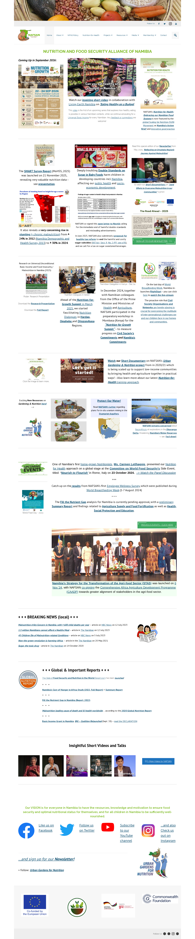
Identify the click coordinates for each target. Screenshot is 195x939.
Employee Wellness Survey (123, 486)
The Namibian (87, 630)
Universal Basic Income (78, 117)
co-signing (88, 587)
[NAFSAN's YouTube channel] (108, 827)
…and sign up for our (46, 859)
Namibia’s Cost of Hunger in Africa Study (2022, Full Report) (72, 689)
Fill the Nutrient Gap (73, 502)
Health (107, 307)
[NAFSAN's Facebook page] (26, 831)
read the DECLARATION (125, 721)
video (75, 110)
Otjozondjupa (86, 321)
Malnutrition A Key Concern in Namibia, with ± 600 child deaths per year (53, 624)
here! (44, 403)
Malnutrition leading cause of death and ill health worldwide (72, 710)
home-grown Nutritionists (96, 464)
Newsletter (165, 146)
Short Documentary (133, 361)
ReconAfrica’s (141, 429)
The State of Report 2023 (74, 678)
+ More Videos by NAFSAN (159, 761)
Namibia (117, 179)
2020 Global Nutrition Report (136, 710)
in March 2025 (78, 304)
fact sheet (171, 436)
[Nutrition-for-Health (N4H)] (158, 83)
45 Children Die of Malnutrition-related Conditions (43, 635)
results (76, 486)
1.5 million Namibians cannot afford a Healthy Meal (43, 630)
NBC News (106, 624)
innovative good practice (163, 128)
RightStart (155, 291)
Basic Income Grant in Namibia (58, 721)
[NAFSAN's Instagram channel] (148, 831)
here (145, 295)
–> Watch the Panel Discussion (156, 472)
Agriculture (125, 307)
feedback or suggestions (122, 117)
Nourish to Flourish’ (74, 472)
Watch (112, 361)
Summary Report (114, 689)
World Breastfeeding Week (103, 490)
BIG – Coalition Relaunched (88, 721)
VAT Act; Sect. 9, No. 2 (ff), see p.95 (109, 242)
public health (103, 183)
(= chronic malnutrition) (39, 234)
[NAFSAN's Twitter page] (67, 830)
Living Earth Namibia (82, 104)
